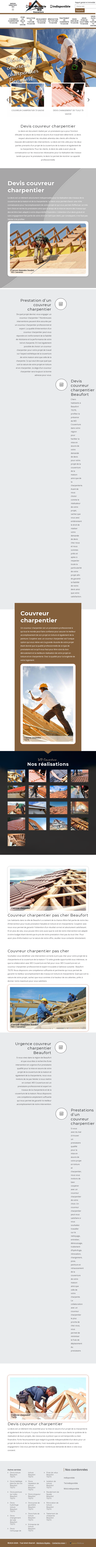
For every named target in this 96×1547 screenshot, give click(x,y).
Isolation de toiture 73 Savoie (31, 21)
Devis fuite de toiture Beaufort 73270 (33, 1517)
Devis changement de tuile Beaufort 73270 (15, 1520)
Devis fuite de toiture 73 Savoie (60, 774)
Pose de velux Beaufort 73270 (52, 1475)
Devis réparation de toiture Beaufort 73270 (33, 1485)
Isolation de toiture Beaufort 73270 (51, 1484)
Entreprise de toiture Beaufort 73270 (33, 1527)
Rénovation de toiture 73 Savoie (53, 21)
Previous (7, 100)
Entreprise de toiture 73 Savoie (17, 806)
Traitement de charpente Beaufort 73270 (52, 1517)
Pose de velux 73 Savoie (22, 21)
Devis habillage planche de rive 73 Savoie (39, 804)
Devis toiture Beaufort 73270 (15, 1475)
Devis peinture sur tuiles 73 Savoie (17, 821)
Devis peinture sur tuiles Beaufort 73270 (16, 1495)
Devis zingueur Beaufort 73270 (34, 1496)
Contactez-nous (58, 1543)
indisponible (37, 6)
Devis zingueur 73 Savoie (74, 21)
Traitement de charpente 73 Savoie (64, 21)
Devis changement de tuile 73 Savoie (40, 773)
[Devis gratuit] (13, 9)
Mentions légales (43, 1543)
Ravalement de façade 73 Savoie (41, 21)
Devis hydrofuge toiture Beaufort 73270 (14, 1507)
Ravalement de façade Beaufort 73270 (52, 1495)
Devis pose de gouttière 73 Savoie (84, 21)
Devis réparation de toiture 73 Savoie (38, 789)
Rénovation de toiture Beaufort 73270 (52, 1506)
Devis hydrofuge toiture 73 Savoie (59, 805)
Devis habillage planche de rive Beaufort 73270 (16, 1484)
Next (88, 100)
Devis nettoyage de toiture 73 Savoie (80, 773)
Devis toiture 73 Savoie (59, 790)
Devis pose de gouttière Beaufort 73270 (34, 1506)
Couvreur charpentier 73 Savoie (13, 21)
